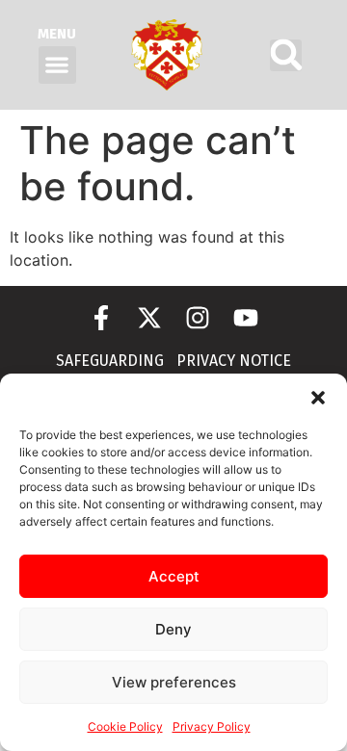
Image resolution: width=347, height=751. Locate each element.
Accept (174, 576)
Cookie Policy (125, 726)
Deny (173, 629)
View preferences (174, 682)
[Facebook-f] (101, 317)
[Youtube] (245, 317)
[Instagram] (197, 317)
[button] (318, 397)
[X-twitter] (149, 317)
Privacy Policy (212, 726)
